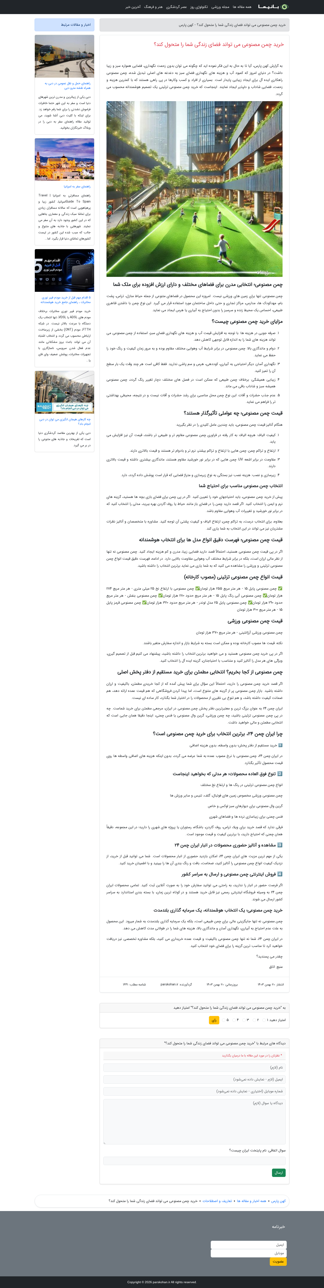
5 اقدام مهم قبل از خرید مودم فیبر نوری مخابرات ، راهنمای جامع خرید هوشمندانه (66, 300)
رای (214, 1020)
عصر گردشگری (176, 7)
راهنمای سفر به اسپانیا (77, 186)
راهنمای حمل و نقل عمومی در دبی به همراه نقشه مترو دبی (68, 85)
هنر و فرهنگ (153, 7)
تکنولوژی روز (199, 7)
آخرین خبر (133, 7)
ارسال (279, 1172)
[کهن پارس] (273, 7)
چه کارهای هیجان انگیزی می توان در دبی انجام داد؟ (65, 421)
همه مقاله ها (242, 7)
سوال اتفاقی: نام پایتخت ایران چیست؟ (257, 1150)
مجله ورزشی (220, 7)
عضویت (278, 1261)
